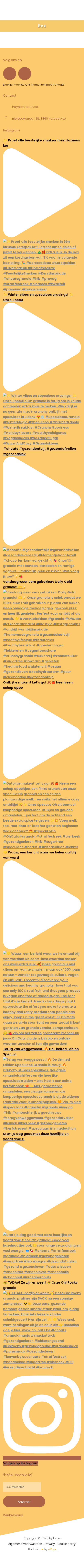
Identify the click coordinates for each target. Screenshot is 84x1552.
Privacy (50, 1544)
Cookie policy (66, 1544)
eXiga (52, 1549)
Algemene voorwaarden (25, 1544)
